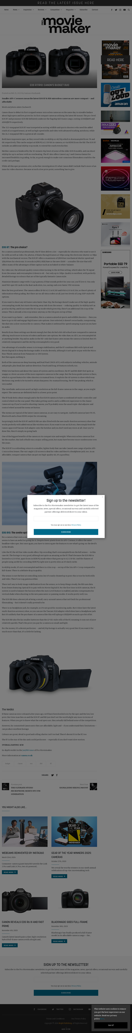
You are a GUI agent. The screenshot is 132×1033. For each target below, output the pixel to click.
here (102, 1019)
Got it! (111, 1025)
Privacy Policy (76, 525)
